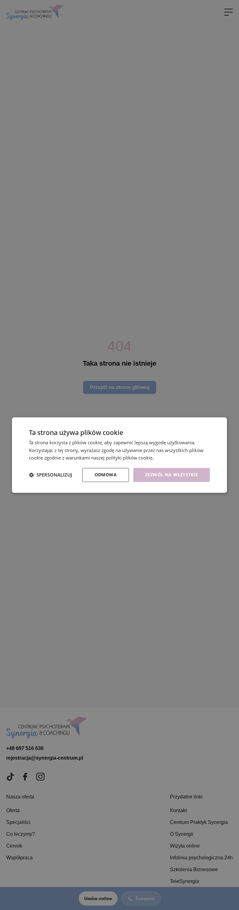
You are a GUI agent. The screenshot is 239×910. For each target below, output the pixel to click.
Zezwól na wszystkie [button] (171, 475)
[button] (50, 475)
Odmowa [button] (106, 475)
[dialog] (119, 455)
